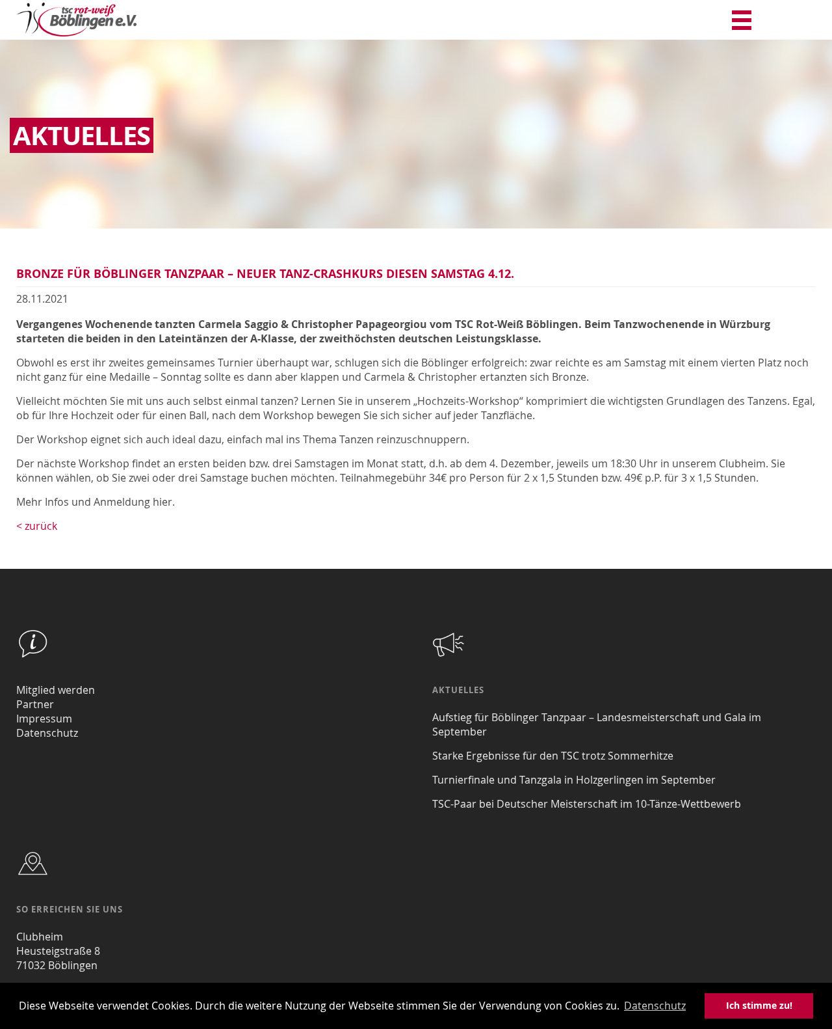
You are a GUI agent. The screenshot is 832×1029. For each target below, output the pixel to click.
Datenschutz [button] (655, 1005)
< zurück (36, 526)
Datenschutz (47, 733)
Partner (35, 704)
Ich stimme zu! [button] (759, 1005)
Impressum (44, 718)
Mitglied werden (55, 690)
